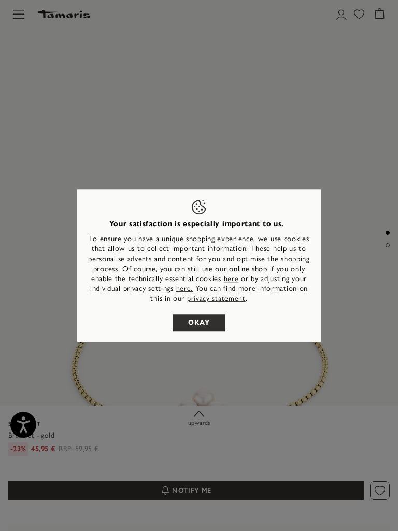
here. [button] (184, 288)
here (231, 278)
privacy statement (216, 299)
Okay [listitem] (199, 322)
